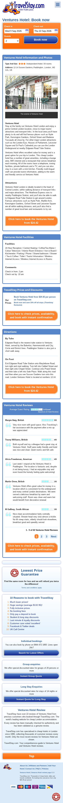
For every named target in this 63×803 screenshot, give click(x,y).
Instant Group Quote (31, 676)
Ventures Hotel (25, 772)
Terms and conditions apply (31, 588)
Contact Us (30, 769)
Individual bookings (31, 641)
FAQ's (38, 769)
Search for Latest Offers (31, 653)
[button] (55, 92)
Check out (38, 26)
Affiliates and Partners (38, 766)
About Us (24, 766)
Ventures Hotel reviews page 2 (41, 772)
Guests (7, 36)
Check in (8, 26)
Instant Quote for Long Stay (31, 699)
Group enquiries (31, 664)
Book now (40, 39)
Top (31, 756)
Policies (45, 769)
